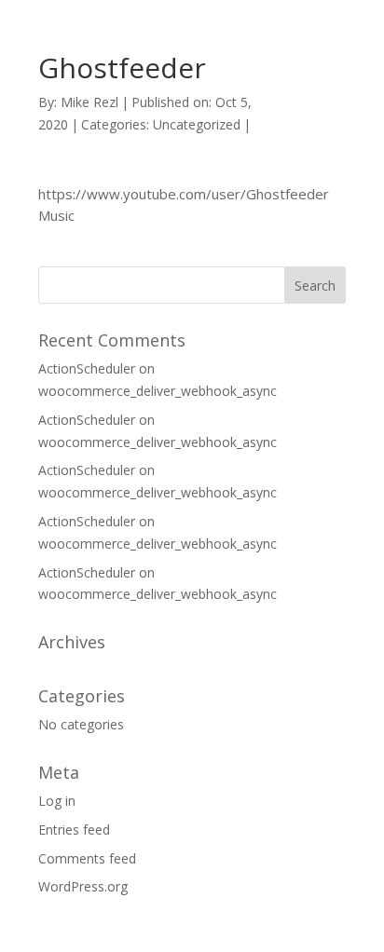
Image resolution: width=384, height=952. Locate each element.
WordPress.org (83, 886)
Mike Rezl (89, 102)
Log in (56, 800)
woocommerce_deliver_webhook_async (157, 391)
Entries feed (74, 829)
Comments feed (87, 858)
